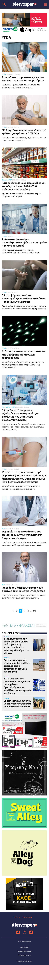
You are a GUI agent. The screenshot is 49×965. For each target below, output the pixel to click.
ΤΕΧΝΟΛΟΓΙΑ (6, 407)
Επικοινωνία (28, 917)
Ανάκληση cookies (24, 955)
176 (34, 610)
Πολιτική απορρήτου (25, 951)
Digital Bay (28, 961)
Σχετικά (16, 917)
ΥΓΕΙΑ (4, 74)
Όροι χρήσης (24, 947)
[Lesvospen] (24, 5)
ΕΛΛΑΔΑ (4, 180)
